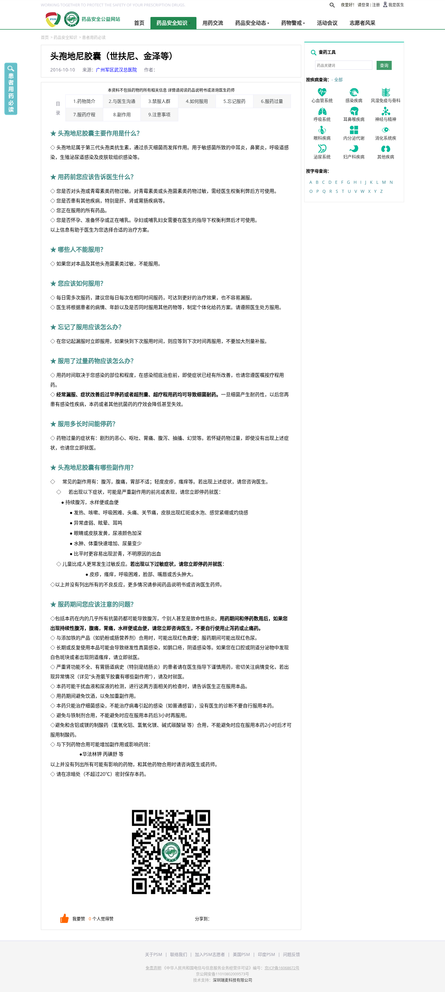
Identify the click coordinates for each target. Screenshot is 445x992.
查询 (384, 65)
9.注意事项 (159, 114)
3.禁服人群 (159, 101)
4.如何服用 (197, 101)
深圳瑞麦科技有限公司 (232, 980)
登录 (365, 4)
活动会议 (327, 22)
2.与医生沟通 (122, 101)
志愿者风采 (362, 22)
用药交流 (213, 22)
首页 (139, 22)
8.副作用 (122, 114)
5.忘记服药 (234, 101)
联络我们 (178, 954)
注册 (376, 4)
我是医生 (396, 4)
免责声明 (153, 968)
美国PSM (241, 954)
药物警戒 (291, 22)
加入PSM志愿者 (210, 954)
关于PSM (153, 954)
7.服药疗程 (84, 114)
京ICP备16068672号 (282, 968)
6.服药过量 (272, 101)
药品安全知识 (172, 22)
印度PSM (266, 954)
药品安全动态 (250, 22)
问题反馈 (291, 954)
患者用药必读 (94, 37)
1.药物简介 (84, 101)
